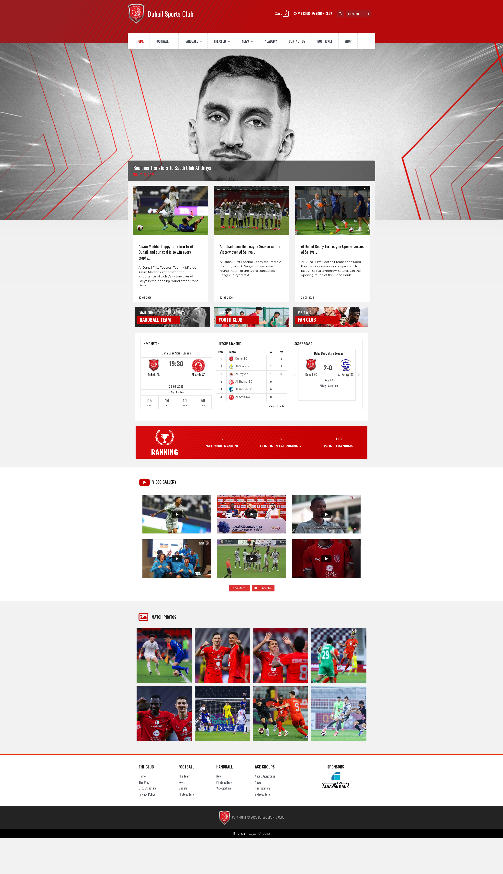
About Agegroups (265, 776)
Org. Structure (147, 788)
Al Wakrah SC (243, 389)
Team (232, 351)
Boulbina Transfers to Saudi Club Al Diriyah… (175, 168)
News (245, 41)
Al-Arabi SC (198, 374)
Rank (221, 351)
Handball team (155, 319)
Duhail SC (154, 374)
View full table (276, 406)
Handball (191, 41)
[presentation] (171, 41)
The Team (184, 776)
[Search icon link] (340, 13)
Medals (182, 788)
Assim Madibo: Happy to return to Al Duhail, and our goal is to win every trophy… (166, 252)
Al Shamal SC (243, 381)
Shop (348, 41)
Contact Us (297, 41)
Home (140, 41)
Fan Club (307, 319)
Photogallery (186, 794)
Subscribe (265, 587)
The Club (220, 41)
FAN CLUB (303, 13)
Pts (281, 351)
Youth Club (323, 13)
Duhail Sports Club (170, 14)
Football (162, 41)
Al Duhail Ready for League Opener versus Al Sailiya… (332, 249)
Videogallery (223, 788)
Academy (271, 41)
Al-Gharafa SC (244, 366)
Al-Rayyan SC (243, 373)
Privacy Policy (147, 794)
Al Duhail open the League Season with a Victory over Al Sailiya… (250, 249)
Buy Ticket (324, 41)
